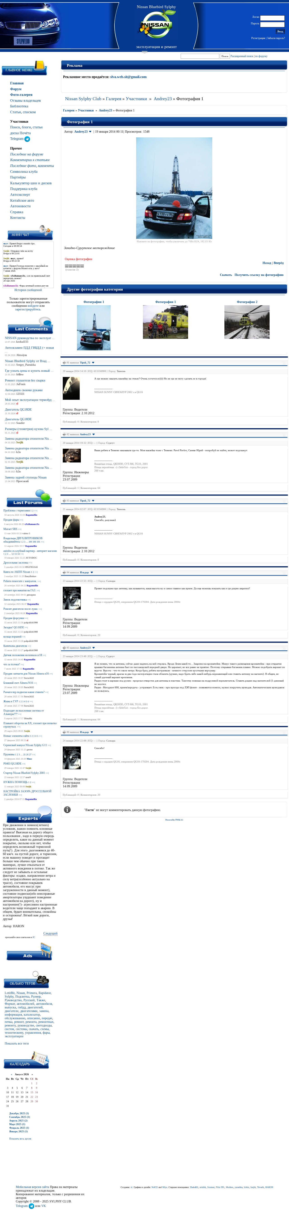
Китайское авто (22, 200)
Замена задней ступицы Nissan (26, 477)
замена (44, 1011)
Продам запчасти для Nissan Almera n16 (26, 673)
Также (41, 1000)
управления (33, 1032)
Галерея (113, 98)
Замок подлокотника (15, 599)
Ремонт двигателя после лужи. (20, 608)
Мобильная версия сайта (32, 1187)
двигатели (12, 1011)
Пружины (8, 754)
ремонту (10, 1025)
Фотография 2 (247, 302)
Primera (32, 993)
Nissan (20, 993)
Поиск (15, 127)
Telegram (17, 139)
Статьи (15, 112)
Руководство (13, 1000)
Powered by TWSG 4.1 (174, 820)
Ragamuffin (31, 515)
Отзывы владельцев (25, 100)
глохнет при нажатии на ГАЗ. (19, 590)
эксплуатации (14, 1036)
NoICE (154, 1187)
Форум (15, 89)
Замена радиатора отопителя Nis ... (28, 438)
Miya (164, 1187)
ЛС (33, 937)
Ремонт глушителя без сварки (25, 380)
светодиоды (44, 1025)
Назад (267, 263)
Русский (29, 1000)
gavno (30, 749)
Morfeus (229, 1187)
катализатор (32, 1014)
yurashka (238, 1187)
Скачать (226, 275)
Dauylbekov (30, 576)
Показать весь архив (20, 1138)
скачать (34, 1029)
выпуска (10, 1007)
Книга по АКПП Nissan (16, 571)
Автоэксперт (20, 194)
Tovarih (260, 1187)
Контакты (17, 218)
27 (30, 754)
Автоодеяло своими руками (24, 390)
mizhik (203, 1187)
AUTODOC (31, 558)
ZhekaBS (194, 1187)
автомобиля (44, 1003)
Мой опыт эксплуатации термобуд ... (30, 400)
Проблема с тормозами (16, 510)
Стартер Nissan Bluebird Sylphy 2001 (24, 772)
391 (38, 542)
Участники (136, 98)
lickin (246, 1187)
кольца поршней (12, 636)
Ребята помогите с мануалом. (20, 581)
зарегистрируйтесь (27, 309)
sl (27, 740)
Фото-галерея (21, 95)
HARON (269, 1187)
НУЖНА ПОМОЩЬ (15, 782)
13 (15, 554)
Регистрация (258, 38)
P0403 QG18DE (12, 763)
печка (8, 1022)
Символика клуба (23, 171)
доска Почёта (20, 133)
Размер (36, 996)
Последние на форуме (26, 154)
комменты (46, 166)
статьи (38, 127)
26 (27, 754)
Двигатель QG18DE (18, 409)
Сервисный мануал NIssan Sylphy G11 (25, 745)
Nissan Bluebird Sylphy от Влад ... (27, 361)
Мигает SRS (10, 529)
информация (13, 1014)
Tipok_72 (85, 362)
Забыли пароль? (276, 38)
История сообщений (28, 290)
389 (30, 542)
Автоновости (20, 206)
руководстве (26, 1025)
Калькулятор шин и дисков (31, 183)
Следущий (50, 933)
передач (47, 1018)
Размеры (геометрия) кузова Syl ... (28, 429)
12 (13, 554)
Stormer (210, 1187)
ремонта (31, 1022)
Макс (29, 759)
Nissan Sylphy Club (83, 98)
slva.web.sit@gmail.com (128, 77)
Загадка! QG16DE (13, 627)
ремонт (19, 1022)
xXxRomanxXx (32, 524)
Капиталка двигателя (15, 645)
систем (9, 1029)
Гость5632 (29, 678)
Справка (16, 212)
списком (29, 112)
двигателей (35, 1007)
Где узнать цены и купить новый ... (29, 370)
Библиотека (19, 106)
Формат (10, 1003)
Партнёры (18, 177)
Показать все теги (17, 1043)
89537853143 (31, 567)
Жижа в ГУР (10, 701)
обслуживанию (15, 1018)
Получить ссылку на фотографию (259, 275)
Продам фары (11, 519)
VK (43, 1206)
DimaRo (28, 718)
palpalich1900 (31, 622)
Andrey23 (163, 98)
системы (21, 1029)
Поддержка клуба (23, 189)
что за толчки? (11, 664)
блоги (26, 127)
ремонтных (46, 1022)
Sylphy (9, 996)
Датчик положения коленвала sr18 (22, 655)
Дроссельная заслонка (15, 562)
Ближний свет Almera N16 (18, 682)
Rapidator (45, 993)
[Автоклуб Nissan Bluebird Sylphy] (156, 24)
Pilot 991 (220, 1187)
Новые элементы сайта (16, 735)
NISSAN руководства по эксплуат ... (30, 338)
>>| (35, 510)
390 (34, 542)
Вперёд (279, 263)
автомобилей (25, 1003)
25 (24, 754)
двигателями (28, 1011)
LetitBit (10, 993)
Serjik (27, 731)
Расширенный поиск (242, 56)
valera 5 (26, 533)
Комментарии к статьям (29, 160)
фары (46, 1032)
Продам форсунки (13, 618)
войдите (34, 305)
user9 (28, 777)
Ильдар (84, 572)
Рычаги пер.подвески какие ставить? (23, 692)
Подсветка (22, 996)
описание (33, 1018)
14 (18, 554)
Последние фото (23, 166)
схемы (44, 1029)
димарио (31, 595)
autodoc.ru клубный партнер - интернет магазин (30, 550)
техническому (14, 1032)
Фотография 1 (94, 302)
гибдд (22, 1007)
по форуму (261, 56)
